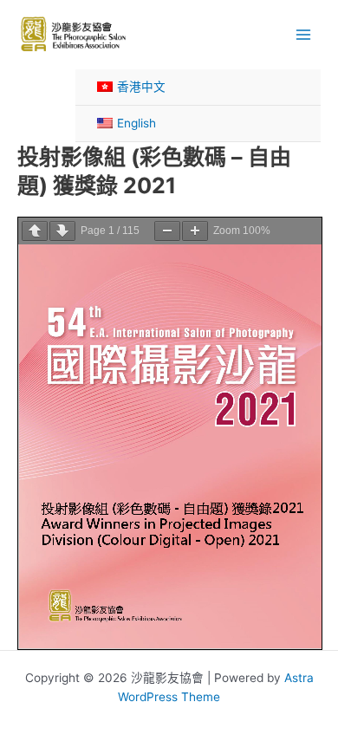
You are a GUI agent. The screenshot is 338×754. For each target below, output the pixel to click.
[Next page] (62, 231)
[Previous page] (35, 231)
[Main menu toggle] (304, 34)
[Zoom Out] (167, 231)
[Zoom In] (195, 231)
